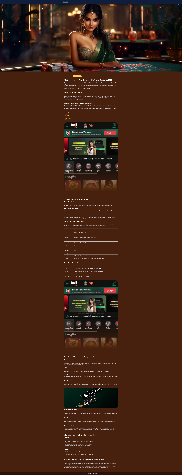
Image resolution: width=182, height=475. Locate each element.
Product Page (67, 112)
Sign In (96, 1)
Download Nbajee (68, 118)
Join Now (100, 1)
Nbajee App (67, 115)
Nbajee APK (67, 116)
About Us (105, 1)
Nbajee (66, 119)
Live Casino (117, 1)
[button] (1, 37)
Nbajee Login (67, 114)
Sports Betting (110, 1)
